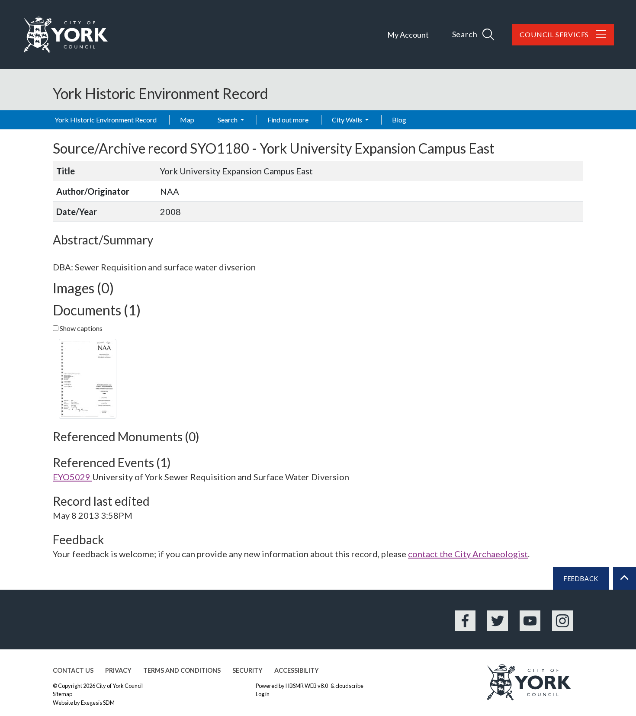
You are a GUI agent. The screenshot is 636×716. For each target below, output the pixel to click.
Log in (263, 693)
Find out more (287, 120)
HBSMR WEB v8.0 (307, 685)
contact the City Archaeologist (468, 554)
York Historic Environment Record (106, 120)
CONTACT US (73, 670)
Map (187, 120)
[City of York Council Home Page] (66, 34)
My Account (408, 34)
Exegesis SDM (98, 702)
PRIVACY (118, 670)
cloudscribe (349, 685)
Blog (399, 120)
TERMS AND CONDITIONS (182, 670)
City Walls (347, 120)
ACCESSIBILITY (296, 670)
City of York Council (119, 685)
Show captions (80, 328)
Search (228, 120)
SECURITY (247, 670)
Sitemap (62, 693)
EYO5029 (72, 477)
